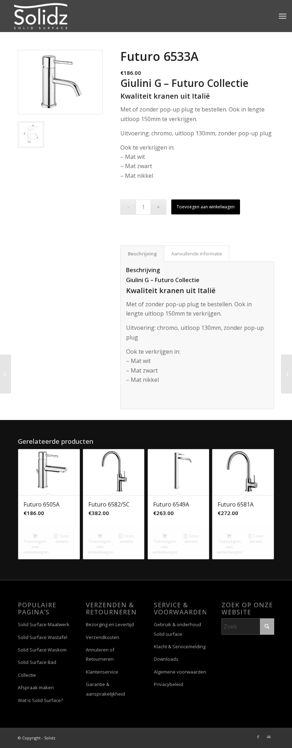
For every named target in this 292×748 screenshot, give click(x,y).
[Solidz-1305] (286, 374)
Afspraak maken (36, 687)
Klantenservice (102, 672)
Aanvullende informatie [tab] (196, 253)
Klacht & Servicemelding (179, 646)
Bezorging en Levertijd (110, 624)
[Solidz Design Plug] (5, 374)
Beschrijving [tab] (142, 253)
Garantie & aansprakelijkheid (105, 689)
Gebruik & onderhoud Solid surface (177, 629)
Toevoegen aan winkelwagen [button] (35, 547)
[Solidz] (40, 16)
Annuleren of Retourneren (100, 654)
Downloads (166, 659)
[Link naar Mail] (269, 737)
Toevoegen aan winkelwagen (206, 207)
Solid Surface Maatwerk (43, 624)
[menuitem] (282, 16)
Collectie (27, 675)
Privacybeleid (168, 684)
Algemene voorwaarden (180, 672)
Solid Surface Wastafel (42, 637)
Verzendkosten (102, 637)
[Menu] (282, 16)
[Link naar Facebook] (258, 737)
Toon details (62, 538)
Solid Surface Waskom (42, 649)
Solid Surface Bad (37, 662)
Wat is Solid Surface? (40, 700)
